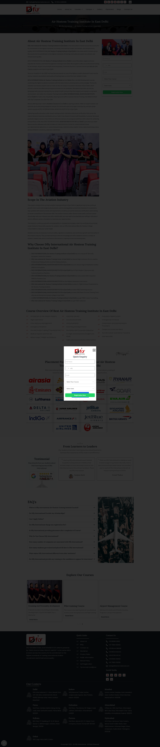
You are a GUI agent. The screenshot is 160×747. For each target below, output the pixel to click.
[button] (94, 350)
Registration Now (80, 395)
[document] (80, 373)
